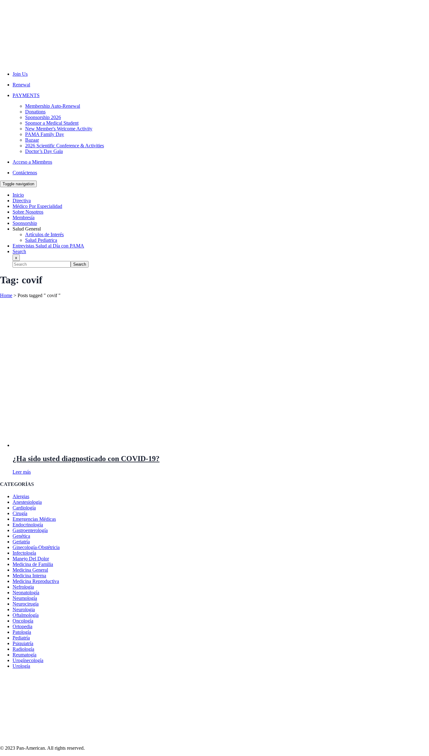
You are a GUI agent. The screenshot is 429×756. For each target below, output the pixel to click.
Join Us (20, 74)
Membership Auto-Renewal (52, 106)
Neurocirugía (26, 603)
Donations (35, 111)
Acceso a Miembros (32, 162)
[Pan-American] (32, 63)
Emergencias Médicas (34, 519)
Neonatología (26, 592)
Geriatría (21, 541)
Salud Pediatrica (41, 240)
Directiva (22, 200)
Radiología (23, 649)
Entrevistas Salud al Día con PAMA (48, 245)
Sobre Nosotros (28, 212)
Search (79, 264)
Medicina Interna (29, 575)
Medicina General (30, 570)
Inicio (18, 195)
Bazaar (32, 140)
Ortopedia (22, 626)
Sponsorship (25, 223)
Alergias (21, 496)
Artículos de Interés (44, 234)
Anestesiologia (27, 502)
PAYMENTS (26, 95)
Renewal (21, 84)
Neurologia (24, 609)
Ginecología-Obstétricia (36, 547)
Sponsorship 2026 (43, 117)
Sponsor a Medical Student (52, 123)
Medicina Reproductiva (36, 581)
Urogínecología (28, 660)
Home (6, 295)
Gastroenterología (30, 530)
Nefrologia (23, 587)
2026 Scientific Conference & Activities (64, 145)
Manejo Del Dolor (31, 558)
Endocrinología (28, 524)
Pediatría (21, 637)
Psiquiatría (23, 643)
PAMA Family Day (44, 134)
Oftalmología (26, 615)
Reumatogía (24, 654)
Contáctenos (25, 172)
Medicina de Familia (33, 564)
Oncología (23, 620)
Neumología (25, 598)
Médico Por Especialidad (37, 206)
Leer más (22, 472)
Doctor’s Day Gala (44, 151)
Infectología (24, 553)
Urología (21, 666)
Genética (21, 536)
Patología (22, 632)
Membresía (24, 217)
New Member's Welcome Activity (58, 128)
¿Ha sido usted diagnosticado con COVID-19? (86, 458)
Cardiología (24, 507)
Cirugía (20, 513)
